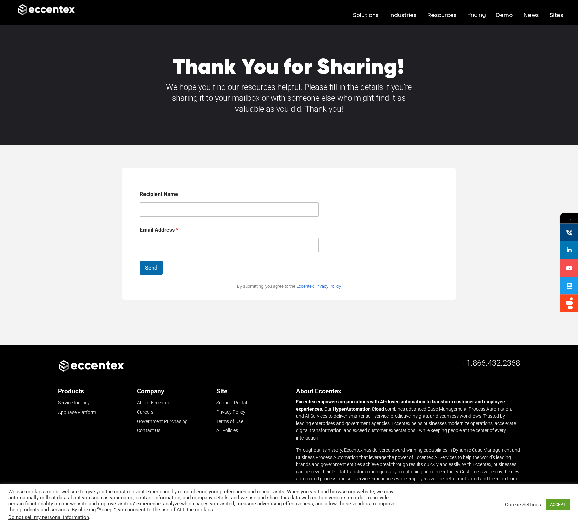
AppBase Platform (77, 412)
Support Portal (231, 402)
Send (151, 267)
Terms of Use (229, 421)
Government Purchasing (162, 421)
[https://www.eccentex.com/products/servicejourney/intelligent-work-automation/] (569, 303)
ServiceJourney (74, 403)
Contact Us (148, 430)
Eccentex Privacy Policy (318, 286)
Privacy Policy (230, 412)
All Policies (227, 430)
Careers (145, 412)
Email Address (159, 230)
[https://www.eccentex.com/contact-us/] (569, 232)
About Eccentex (153, 402)
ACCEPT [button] (558, 504)
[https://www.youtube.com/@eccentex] (569, 268)
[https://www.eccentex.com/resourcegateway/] (569, 286)
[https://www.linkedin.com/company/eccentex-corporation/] (569, 250)
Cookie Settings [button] (523, 505)
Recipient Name (159, 194)
